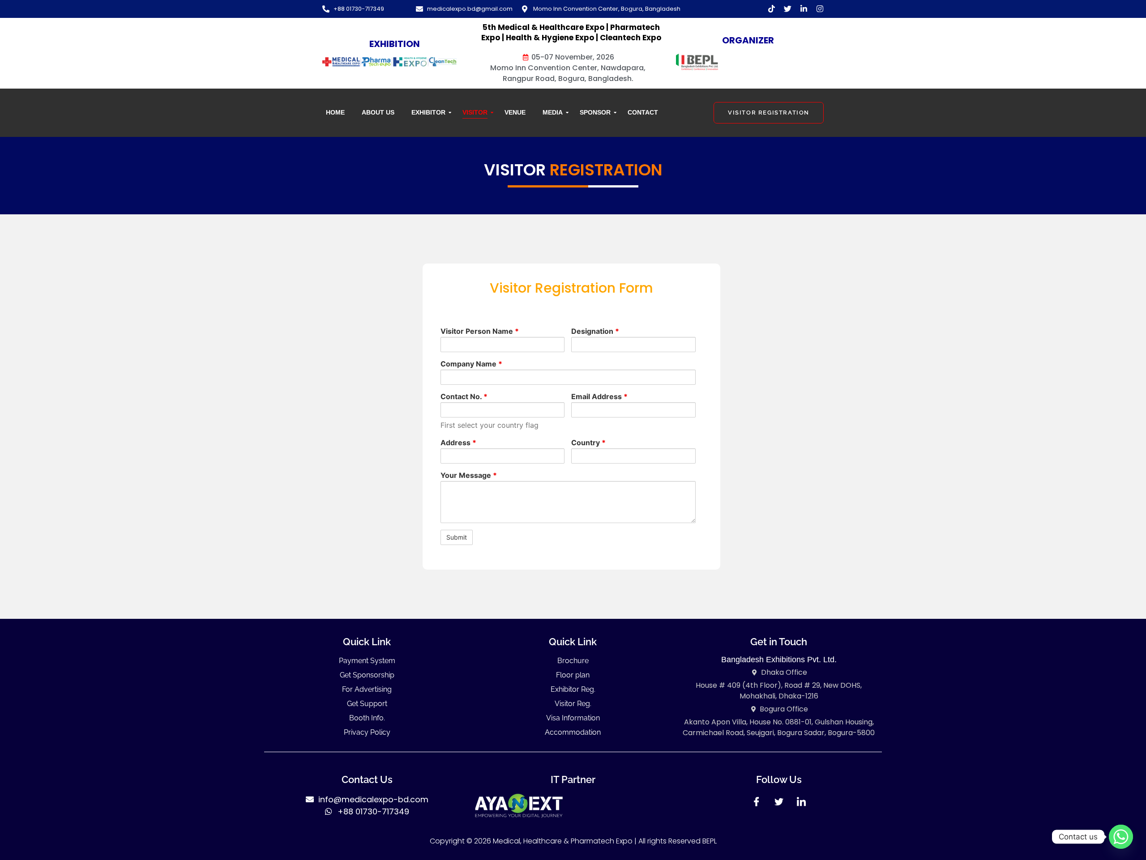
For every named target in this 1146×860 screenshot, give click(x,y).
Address (458, 442)
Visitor (474, 112)
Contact (643, 112)
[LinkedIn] (801, 804)
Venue (515, 112)
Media (553, 112)
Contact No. (463, 396)
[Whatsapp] (1121, 837)
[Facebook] (756, 804)
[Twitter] (779, 804)
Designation (595, 331)
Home (335, 112)
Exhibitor (428, 112)
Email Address (599, 396)
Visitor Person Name (479, 331)
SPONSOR (595, 112)
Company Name (471, 363)
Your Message (468, 475)
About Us (378, 112)
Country (588, 442)
